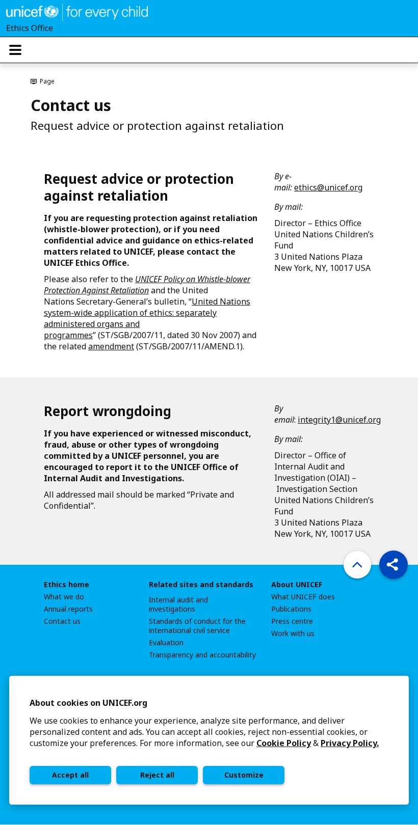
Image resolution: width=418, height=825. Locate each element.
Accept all (70, 775)
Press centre (292, 621)
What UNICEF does (303, 596)
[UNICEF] (77, 11)
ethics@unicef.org (328, 187)
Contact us (62, 621)
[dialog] (209, 740)
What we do (64, 596)
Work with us (293, 633)
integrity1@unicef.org (339, 419)
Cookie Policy (283, 743)
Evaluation (166, 642)
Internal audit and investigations (178, 604)
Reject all (157, 775)
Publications (291, 609)
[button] (393, 565)
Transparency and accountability (202, 654)
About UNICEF (296, 584)
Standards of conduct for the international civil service (197, 626)
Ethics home (66, 584)
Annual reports (68, 609)
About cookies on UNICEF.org (88, 702)
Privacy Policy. (350, 743)
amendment (111, 346)
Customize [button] (244, 775)
